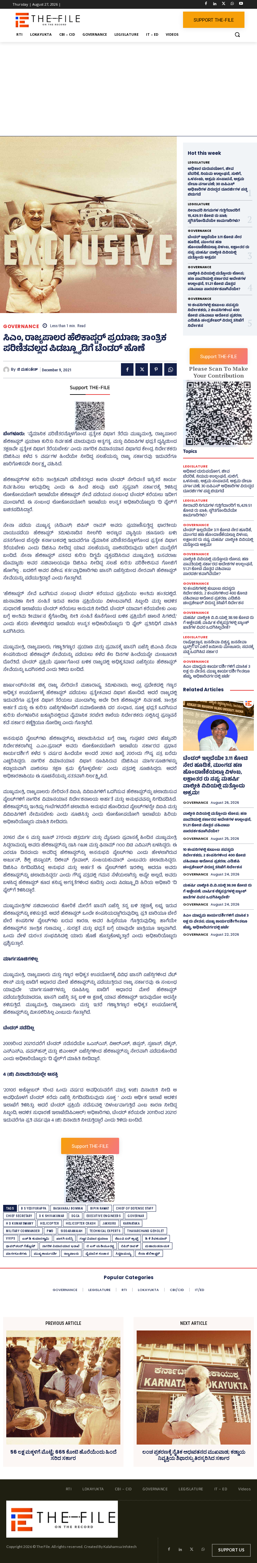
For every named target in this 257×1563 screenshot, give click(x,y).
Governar (136, 1216)
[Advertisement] (128, 89)
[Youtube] (240, 4)
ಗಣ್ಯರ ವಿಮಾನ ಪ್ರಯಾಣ (94, 1238)
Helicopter (49, 1223)
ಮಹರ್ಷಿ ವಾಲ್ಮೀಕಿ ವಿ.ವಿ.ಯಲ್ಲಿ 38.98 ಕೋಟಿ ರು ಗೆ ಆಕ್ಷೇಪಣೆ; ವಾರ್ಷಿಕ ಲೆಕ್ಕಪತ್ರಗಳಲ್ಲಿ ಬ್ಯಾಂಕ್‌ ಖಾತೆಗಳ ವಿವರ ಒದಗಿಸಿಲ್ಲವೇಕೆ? (218, 623)
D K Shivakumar (52, 1216)
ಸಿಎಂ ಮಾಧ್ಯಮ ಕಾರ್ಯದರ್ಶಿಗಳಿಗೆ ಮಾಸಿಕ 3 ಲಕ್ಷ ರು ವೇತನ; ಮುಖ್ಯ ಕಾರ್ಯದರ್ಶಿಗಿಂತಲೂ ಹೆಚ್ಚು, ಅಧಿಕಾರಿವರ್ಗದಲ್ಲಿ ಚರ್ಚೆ (216, 672)
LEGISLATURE (199, 162)
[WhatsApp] (232, 4)
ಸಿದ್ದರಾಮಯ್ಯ (123, 1253)
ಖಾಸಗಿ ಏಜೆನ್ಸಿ (64, 1238)
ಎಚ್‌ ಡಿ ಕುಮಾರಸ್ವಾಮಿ (36, 1238)
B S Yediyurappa (33, 1208)
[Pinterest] (156, 369)
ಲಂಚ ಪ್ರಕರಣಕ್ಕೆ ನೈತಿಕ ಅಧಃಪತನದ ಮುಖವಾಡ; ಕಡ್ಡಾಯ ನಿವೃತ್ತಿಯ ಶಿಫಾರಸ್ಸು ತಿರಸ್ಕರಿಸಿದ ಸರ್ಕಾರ (193, 1455)
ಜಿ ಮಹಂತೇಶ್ (27, 369)
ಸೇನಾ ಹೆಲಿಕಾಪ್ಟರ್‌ (149, 1253)
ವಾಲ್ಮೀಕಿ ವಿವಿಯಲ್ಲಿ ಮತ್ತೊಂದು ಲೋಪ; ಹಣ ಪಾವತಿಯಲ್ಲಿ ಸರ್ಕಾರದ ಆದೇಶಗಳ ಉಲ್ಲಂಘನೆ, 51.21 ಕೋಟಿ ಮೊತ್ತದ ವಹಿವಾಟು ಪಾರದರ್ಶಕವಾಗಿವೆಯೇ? (217, 281)
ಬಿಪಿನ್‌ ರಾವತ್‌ (130, 1246)
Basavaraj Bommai (68, 1208)
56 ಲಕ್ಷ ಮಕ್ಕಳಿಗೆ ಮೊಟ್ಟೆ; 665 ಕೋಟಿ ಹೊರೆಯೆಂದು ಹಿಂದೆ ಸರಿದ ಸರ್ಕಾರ (63, 1455)
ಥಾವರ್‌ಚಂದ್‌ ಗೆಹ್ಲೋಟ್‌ (20, 1246)
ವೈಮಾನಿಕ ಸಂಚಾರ (97, 1253)
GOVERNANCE (21, 326)
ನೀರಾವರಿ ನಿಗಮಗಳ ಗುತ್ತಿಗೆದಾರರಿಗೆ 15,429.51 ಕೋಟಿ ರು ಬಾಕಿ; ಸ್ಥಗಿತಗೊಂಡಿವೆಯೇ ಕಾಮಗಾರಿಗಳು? (214, 216)
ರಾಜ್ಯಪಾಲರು (71, 1253)
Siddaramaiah (71, 1231)
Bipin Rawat (99, 1208)
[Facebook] (206, 4)
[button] (237, 34)
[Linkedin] (214, 4)
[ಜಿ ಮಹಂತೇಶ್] (7, 370)
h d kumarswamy (19, 1223)
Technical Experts (105, 1231)
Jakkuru (109, 1223)
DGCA (75, 1216)
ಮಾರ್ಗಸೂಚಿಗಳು (16, 1253)
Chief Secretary (19, 1216)
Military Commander (23, 1231)
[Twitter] (223, 4)
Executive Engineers (104, 1216)
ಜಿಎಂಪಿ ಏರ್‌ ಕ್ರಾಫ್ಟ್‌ (127, 1238)
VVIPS (10, 1238)
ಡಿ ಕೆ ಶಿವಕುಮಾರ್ (156, 1238)
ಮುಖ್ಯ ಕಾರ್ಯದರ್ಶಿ (45, 1253)
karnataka (131, 1223)
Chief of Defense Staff (134, 1208)
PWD (50, 1231)
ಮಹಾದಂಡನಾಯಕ (157, 1246)
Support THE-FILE (90, 388)
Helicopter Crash (81, 1223)
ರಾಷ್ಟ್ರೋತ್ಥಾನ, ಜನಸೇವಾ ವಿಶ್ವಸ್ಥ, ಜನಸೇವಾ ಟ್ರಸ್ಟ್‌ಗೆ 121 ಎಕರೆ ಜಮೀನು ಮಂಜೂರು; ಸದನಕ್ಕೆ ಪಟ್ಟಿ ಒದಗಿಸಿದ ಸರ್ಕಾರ (218, 647)
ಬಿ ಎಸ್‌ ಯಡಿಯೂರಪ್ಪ (100, 1246)
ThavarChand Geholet (145, 1231)
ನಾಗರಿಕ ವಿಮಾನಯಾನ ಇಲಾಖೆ (61, 1246)
